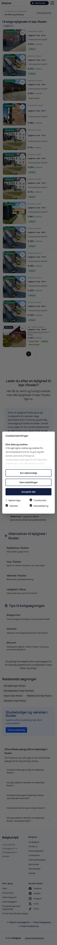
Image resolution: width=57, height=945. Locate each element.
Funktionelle (40, 500)
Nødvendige (14, 500)
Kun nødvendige (28, 472)
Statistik (14, 505)
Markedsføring (41, 505)
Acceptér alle (28, 491)
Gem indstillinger (29, 482)
